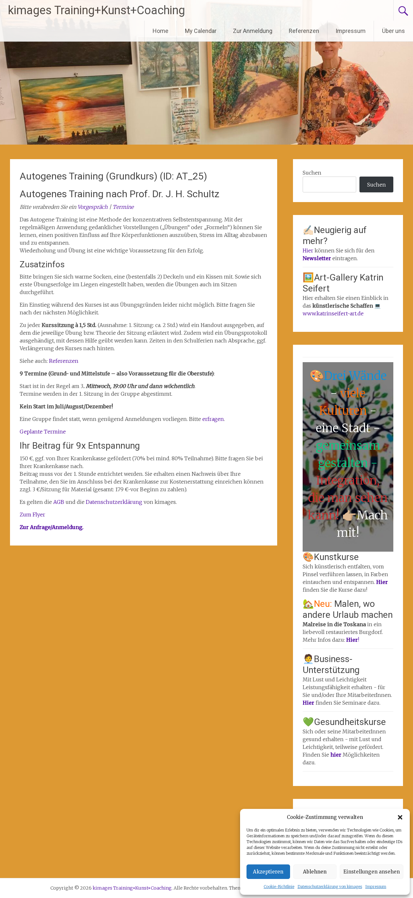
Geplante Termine (43, 431)
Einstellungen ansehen (371, 872)
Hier (308, 250)
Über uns (393, 30)
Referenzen (304, 30)
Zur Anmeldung (252, 30)
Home (160, 30)
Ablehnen (315, 872)
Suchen (312, 172)
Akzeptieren (268, 872)
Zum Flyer (32, 514)
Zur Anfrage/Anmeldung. (52, 527)
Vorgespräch (92, 207)
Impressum (375, 886)
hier (336, 754)
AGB (59, 502)
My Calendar (201, 30)
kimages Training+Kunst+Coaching (96, 10)
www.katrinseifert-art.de (333, 313)
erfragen (213, 419)
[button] (400, 817)
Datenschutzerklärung (115, 502)
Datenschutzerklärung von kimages (329, 886)
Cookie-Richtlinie (279, 886)
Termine (123, 207)
